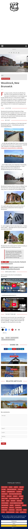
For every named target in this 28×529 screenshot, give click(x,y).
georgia (21, 496)
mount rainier (5, 503)
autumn (3, 489)
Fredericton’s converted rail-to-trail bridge (11, 148)
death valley (4, 493)
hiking (3, 500)
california (20, 489)
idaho (8, 500)
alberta (16, 487)
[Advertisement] (14, 28)
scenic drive (4, 509)
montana (19, 500)
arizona (21, 487)
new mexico (17, 505)
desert (3, 496)
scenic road (11, 509)
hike (22, 498)
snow (25, 509)
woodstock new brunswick (8, 339)
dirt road (9, 496)
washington (23, 512)
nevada (11, 505)
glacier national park (14, 498)
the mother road (10, 512)
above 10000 (4, 487)
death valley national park (15, 493)
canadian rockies (11, 491)
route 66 (11, 507)
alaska (10, 487)
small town (18, 509)
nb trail (7, 337)
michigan (13, 500)
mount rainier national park (16, 503)
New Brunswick (5, 78)
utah (17, 512)
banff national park (11, 489)
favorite (15, 496)
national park (5, 505)
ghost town (4, 498)
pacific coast (4, 507)
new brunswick (14, 337)
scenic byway (18, 507)
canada (3, 491)
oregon (24, 505)
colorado (19, 491)
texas (3, 512)
